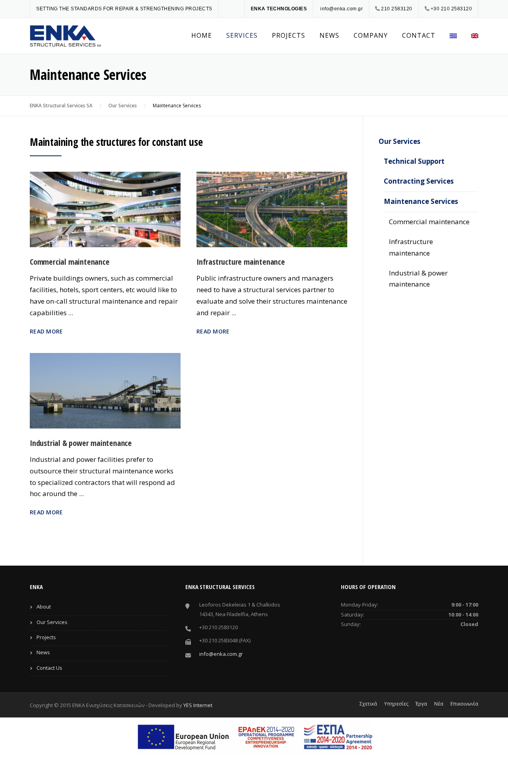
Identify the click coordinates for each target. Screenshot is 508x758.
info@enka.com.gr (341, 9)
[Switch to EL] (453, 36)
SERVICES (242, 35)
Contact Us (49, 667)
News (43, 652)
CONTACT (418, 35)
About (44, 606)
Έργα (421, 704)
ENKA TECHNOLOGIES (279, 9)
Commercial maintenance (70, 261)
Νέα (438, 704)
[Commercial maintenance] (105, 208)
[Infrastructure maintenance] (271, 208)
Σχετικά (368, 704)
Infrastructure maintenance (240, 261)
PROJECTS (288, 35)
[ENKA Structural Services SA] (65, 35)
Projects (46, 637)
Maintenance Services (421, 201)
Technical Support (414, 161)
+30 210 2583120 (451, 9)
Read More (46, 331)
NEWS (329, 35)
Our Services (122, 105)
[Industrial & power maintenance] (105, 389)
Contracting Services (419, 181)
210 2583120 (396, 9)
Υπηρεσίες (396, 704)
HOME (201, 35)
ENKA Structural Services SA (61, 105)
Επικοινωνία (464, 704)
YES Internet (197, 705)
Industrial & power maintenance (81, 443)
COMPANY (371, 35)
